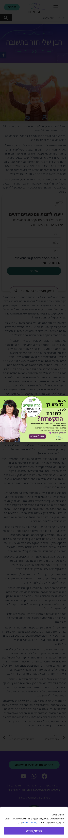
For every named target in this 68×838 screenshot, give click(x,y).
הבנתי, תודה (34, 831)
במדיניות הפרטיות (30, 822)
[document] (34, 419)
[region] (34, 822)
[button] (5, 402)
